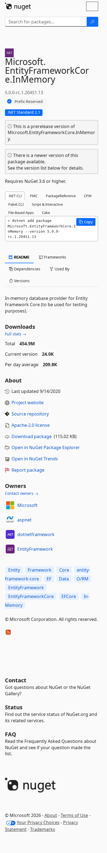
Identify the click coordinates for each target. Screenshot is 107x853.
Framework (40, 570)
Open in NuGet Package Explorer (46, 447)
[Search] (92, 22)
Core (64, 570)
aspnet (24, 520)
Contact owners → (21, 493)
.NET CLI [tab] (15, 195)
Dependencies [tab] (26, 268)
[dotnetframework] (10, 534)
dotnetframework (36, 534)
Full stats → (15, 333)
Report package (28, 470)
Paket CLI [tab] (16, 204)
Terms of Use (74, 815)
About (50, 815)
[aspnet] (10, 520)
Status (13, 707)
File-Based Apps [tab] (21, 212)
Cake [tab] (46, 212)
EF (49, 579)
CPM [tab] (88, 195)
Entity (14, 570)
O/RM (83, 579)
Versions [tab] (21, 280)
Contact (15, 680)
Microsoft (27, 505)
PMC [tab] (34, 195)
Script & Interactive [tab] (47, 204)
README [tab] (21, 257)
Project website (28, 403)
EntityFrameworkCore (31, 596)
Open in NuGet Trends (35, 459)
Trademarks (42, 829)
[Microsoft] (10, 505)
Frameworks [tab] (54, 257)
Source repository (30, 414)
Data (64, 579)
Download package (32, 436)
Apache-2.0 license (31, 425)
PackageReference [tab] (61, 195)
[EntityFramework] (10, 549)
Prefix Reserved (29, 101)
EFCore (68, 596)
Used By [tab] (61, 268)
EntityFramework (35, 549)
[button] (85, 222)
